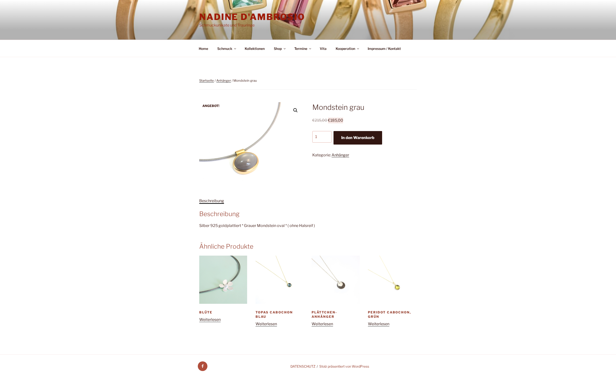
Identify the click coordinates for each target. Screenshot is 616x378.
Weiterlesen (210, 319)
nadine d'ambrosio (252, 17)
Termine (300, 48)
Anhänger (223, 80)
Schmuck (224, 48)
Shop (278, 48)
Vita (323, 48)
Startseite (206, 80)
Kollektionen (255, 48)
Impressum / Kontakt (384, 48)
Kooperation (345, 48)
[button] (295, 110)
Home (203, 48)
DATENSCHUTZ (302, 366)
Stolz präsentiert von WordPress (344, 366)
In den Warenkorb (357, 137)
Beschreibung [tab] (211, 201)
